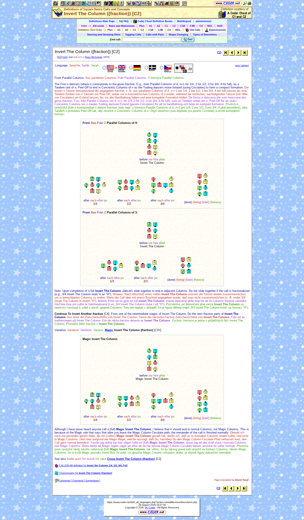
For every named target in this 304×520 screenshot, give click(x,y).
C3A (182, 26)
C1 (166, 26)
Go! (190, 39)
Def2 (220, 26)
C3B (192, 26)
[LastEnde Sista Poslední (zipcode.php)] (245, 52)
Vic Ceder (150, 507)
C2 (174, 26)
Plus (141, 26)
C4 (201, 26)
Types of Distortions (205, 34)
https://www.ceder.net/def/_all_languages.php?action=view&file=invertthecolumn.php (152, 502)
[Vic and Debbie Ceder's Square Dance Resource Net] (227, 3)
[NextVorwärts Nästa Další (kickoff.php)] (238, 52)
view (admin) (242, 65)
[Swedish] (150, 68)
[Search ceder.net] (245, 3)
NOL (210, 26)
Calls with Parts (155, 34)
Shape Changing (178, 34)
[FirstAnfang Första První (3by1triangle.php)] (225, 52)
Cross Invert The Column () (131, 459)
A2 (158, 26)
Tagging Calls (133, 34)
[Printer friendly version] (249, 3)
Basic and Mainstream (122, 26)
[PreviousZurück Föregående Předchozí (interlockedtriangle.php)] (232, 52)
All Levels (98, 26)
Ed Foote (63, 57)
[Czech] (165, 68)
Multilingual (184, 21)
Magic (109, 330)
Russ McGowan (93, 57)
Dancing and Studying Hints (103, 34)
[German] (134, 68)
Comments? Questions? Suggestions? (79, 480)
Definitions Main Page (102, 21)
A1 (150, 26)
